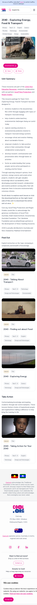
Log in (22, 2)
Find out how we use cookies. (21, 594)
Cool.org (8, 482)
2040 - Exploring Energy (15, 376)
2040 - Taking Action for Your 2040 (17, 447)
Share (20, 71)
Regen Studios (7, 95)
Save (9, 71)
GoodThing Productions (22, 92)
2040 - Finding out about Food (18, 329)
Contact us (18, 563)
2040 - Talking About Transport (13, 280)
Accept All (8, 599)
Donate (19, 576)
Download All (9, 66)
